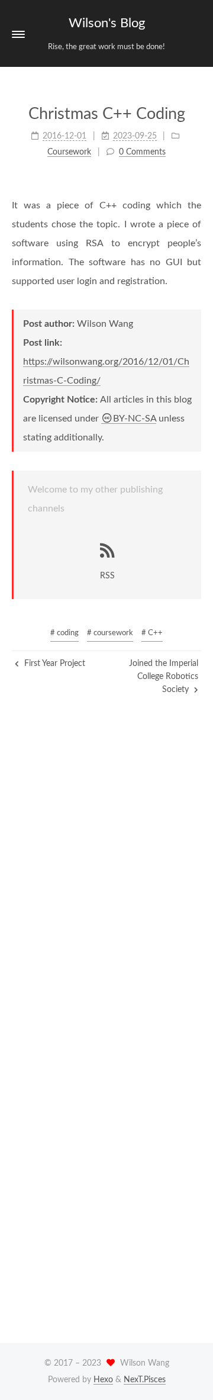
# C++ (152, 633)
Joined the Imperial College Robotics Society (163, 676)
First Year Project (53, 663)
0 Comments (142, 152)
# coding (64, 633)
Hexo (103, 1380)
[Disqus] (106, 880)
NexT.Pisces (145, 1380)
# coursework (110, 633)
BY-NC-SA (134, 418)
